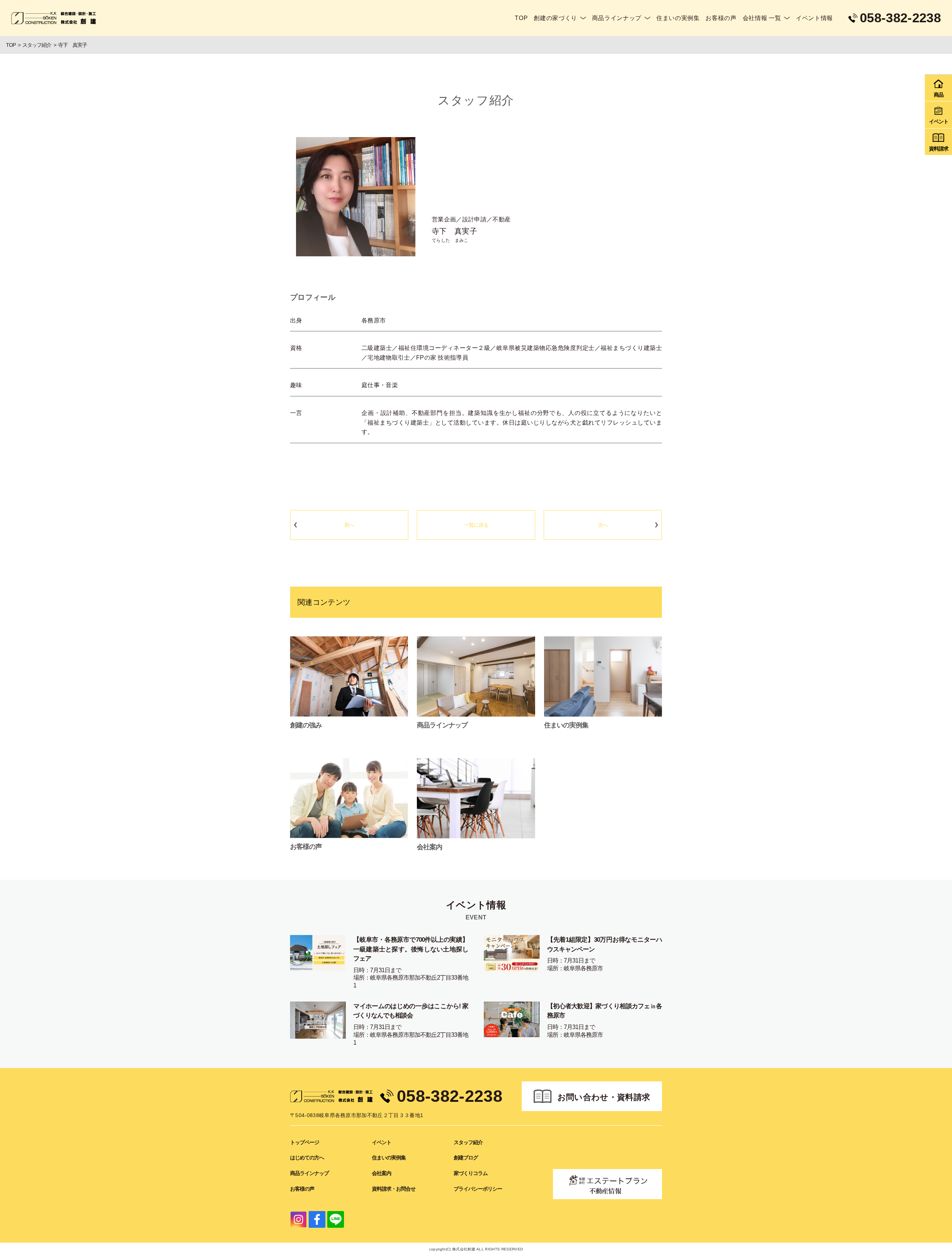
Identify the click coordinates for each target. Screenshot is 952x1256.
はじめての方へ (307, 1158)
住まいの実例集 (677, 18)
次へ (603, 525)
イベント (381, 1142)
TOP (521, 18)
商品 (938, 95)
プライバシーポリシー (478, 1189)
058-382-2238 (449, 1096)
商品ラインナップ (616, 18)
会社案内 (381, 1173)
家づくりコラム (471, 1173)
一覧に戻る (476, 525)
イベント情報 (814, 18)
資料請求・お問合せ (393, 1189)
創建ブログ (466, 1158)
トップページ (304, 1142)
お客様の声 (720, 18)
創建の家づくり (555, 18)
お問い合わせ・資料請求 (603, 1097)
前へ (349, 525)
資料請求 (938, 149)
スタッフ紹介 (468, 1142)
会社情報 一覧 (762, 18)
